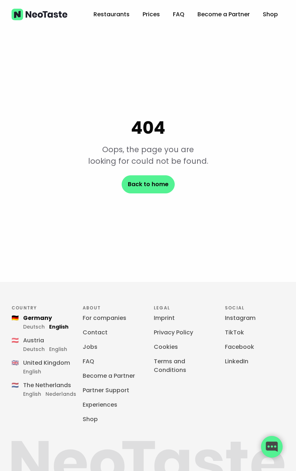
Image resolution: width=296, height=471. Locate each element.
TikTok (234, 332)
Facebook (239, 347)
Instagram (240, 318)
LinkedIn (236, 361)
